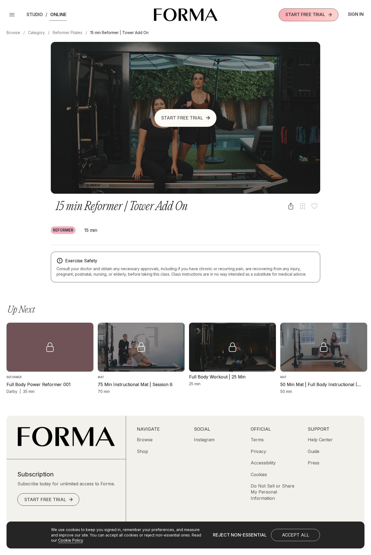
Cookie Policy (70, 540)
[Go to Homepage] (66, 445)
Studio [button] (35, 14)
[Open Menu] (12, 15)
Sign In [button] (356, 14)
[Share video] (291, 206)
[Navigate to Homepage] (186, 14)
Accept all (295, 535)
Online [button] (58, 14)
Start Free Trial (305, 14)
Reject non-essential (240, 535)
